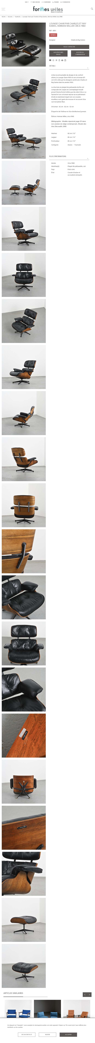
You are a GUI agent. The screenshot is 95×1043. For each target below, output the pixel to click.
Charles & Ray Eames (78, 40)
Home (3, 17)
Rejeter (47, 1035)
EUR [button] (26, 2)
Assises (10, 17)
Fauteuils (18, 17)
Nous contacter (69, 47)
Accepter (68, 1035)
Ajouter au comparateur (80, 53)
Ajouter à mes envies (58, 53)
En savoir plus (27, 1035)
